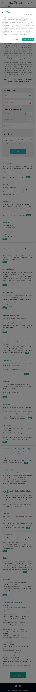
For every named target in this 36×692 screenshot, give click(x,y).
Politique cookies (23, 34)
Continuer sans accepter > (28, 14)
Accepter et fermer (28, 39)
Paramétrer (16, 39)
